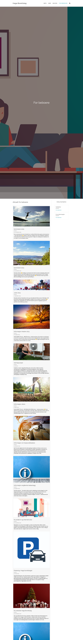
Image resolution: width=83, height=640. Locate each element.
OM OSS (55, 3)
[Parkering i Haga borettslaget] (31, 557)
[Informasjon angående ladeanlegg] (31, 476)
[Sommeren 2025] (31, 223)
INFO (45, 3)
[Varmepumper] (31, 360)
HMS (49, 3)
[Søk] (69, 3)
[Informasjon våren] (31, 396)
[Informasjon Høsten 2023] (31, 323)
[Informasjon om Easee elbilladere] (31, 435)
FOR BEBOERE (63, 3)
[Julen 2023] (31, 291)
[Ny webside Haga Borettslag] (31, 602)
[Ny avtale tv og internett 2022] (31, 514)
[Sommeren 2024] (31, 259)
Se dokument (58, 210)
